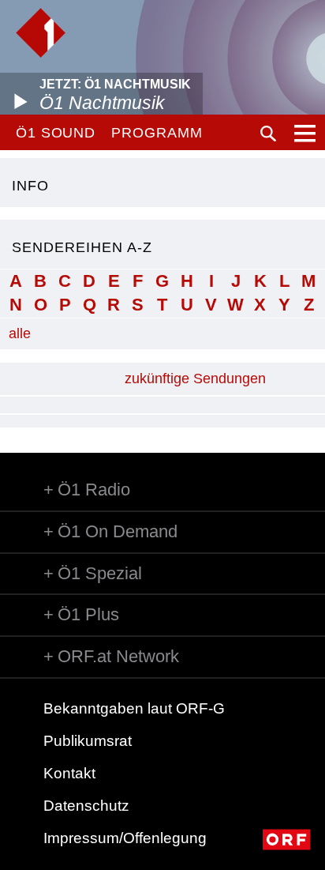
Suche (268, 133)
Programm (156, 133)
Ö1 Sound (55, 133)
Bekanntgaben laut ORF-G (134, 708)
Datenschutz (86, 805)
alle (20, 333)
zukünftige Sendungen (195, 378)
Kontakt (69, 773)
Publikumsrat (87, 741)
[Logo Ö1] (40, 33)
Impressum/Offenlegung (125, 838)
